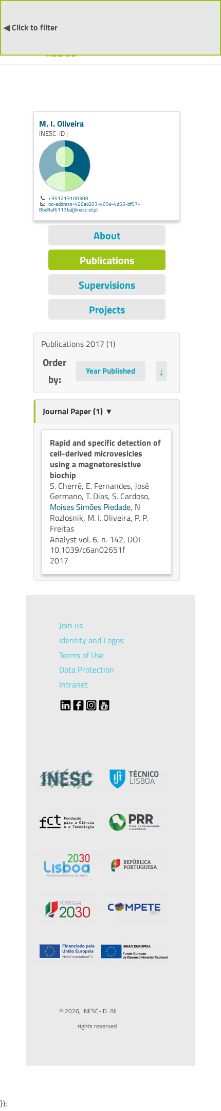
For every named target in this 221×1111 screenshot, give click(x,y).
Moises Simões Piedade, (92, 507)
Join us (71, 625)
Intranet (73, 684)
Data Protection (86, 669)
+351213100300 (68, 198)
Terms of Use (81, 655)
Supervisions (107, 285)
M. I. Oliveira (61, 123)
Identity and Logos (91, 640)
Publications (107, 260)
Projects (107, 310)
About (107, 235)
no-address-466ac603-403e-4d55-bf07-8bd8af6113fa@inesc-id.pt (89, 207)
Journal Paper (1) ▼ (78, 411)
